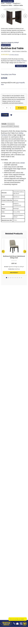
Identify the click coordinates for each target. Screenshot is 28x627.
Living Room (16, 3)
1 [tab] (6, 277)
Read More (20, 66)
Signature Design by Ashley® (10, 42)
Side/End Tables (18, 5)
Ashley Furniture (22, 61)
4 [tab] (12, 277)
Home (2, 3)
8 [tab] (19, 277)
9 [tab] (21, 277)
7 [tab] (17, 277)
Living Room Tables (6, 5)
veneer (22, 163)
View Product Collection (19, 51)
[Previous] (3, 251)
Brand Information (7, 126)
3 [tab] (10, 277)
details (4, 124)
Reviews (16, 126)
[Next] (24, 251)
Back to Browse (7, 1)
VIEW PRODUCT (14, 272)
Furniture (8, 3)
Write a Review (15, 54)
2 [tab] (8, 277)
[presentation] (2, 16)
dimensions (10, 124)
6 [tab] (15, 277)
